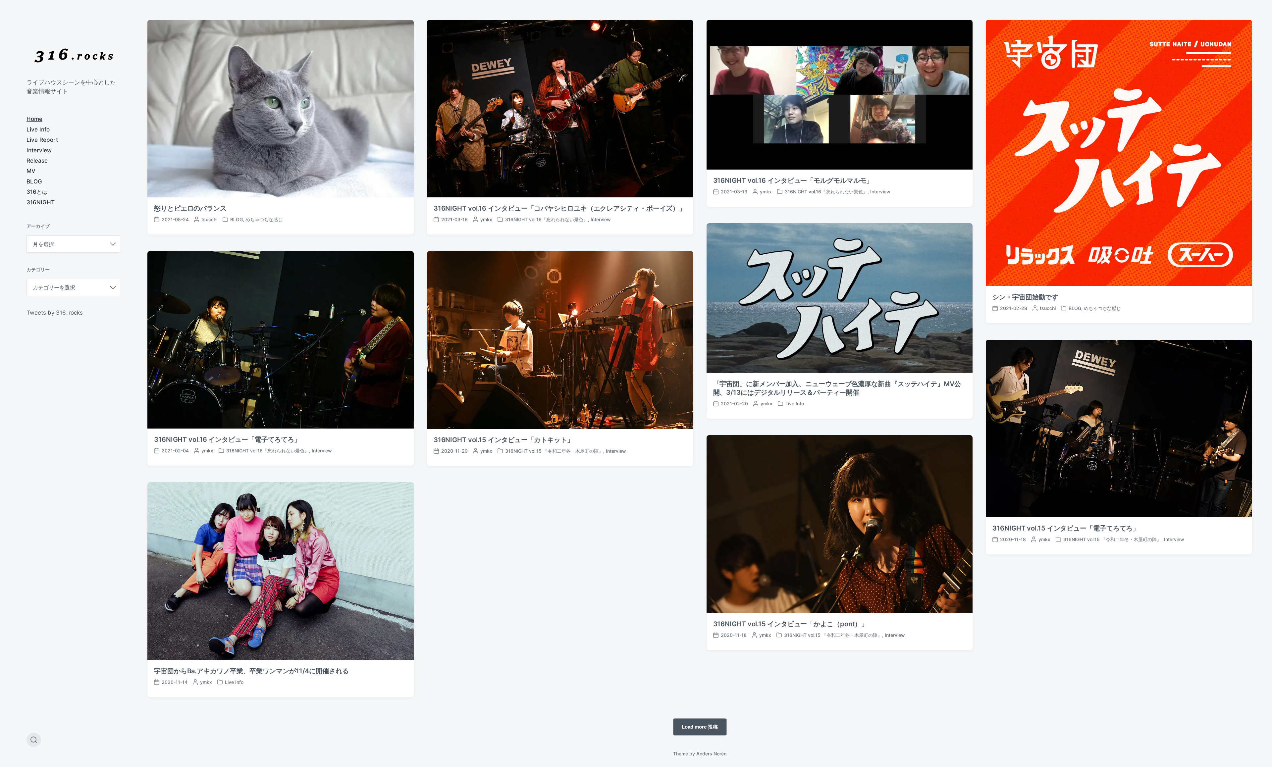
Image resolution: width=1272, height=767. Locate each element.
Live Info (38, 129)
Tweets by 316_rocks (54, 312)
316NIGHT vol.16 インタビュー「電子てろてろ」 (227, 439)
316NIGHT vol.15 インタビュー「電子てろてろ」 (1065, 528)
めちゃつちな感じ (264, 219)
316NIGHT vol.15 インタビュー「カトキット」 (504, 440)
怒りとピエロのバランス (190, 208)
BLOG (34, 181)
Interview (39, 150)
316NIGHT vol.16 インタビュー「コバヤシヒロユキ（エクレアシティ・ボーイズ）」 (560, 208)
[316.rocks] (73, 55)
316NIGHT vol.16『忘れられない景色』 (546, 219)
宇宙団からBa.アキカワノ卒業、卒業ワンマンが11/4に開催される (251, 671)
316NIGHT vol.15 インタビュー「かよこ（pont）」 (790, 624)
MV (30, 171)
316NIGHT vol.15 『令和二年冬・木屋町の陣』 (554, 451)
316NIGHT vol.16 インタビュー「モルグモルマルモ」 (793, 180)
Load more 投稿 (700, 726)
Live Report (42, 139)
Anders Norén (711, 753)
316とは (37, 191)
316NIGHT (40, 202)
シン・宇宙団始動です (1025, 297)
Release (37, 160)
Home (34, 119)
